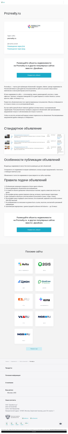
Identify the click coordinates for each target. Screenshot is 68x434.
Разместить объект (34, 75)
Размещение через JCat (16, 46)
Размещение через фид (16, 49)
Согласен (34, 431)
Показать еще (34, 348)
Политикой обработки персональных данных (58, 429)
